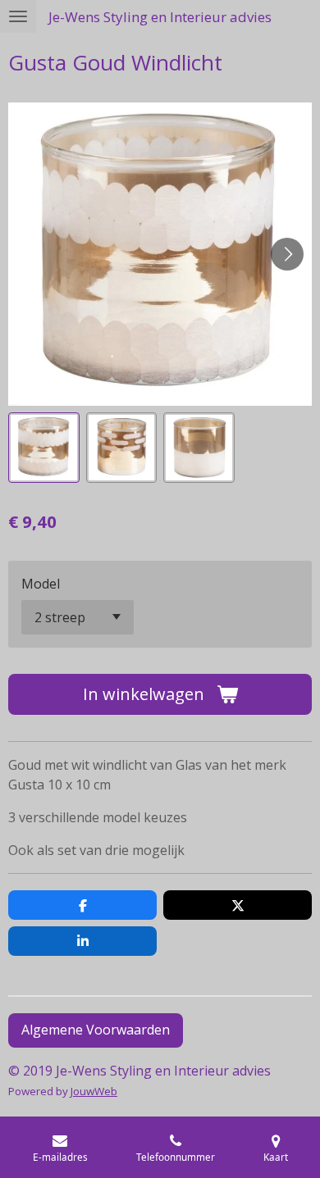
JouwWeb (94, 1091)
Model (40, 584)
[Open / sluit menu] (18, 16)
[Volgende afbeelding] (287, 254)
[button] (44, 448)
